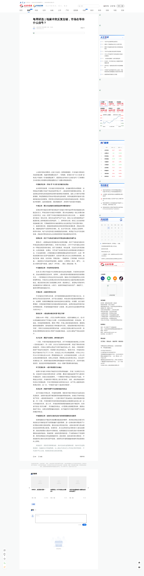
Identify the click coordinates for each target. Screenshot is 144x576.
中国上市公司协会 (105, 320)
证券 (44, 10)
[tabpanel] (111, 121)
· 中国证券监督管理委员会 (115, 306)
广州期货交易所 (104, 316)
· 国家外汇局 (109, 308)
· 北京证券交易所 (112, 311)
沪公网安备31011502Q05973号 (108, 352)
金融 (51, 10)
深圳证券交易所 (104, 311)
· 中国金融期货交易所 (113, 315)
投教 (107, 10)
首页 (21, 10)
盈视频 (76, 10)
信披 (84, 10)
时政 (36, 10)
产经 (67, 10)
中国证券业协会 (104, 318)
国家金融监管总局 (105, 306)
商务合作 (109, 341)
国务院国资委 (104, 304)
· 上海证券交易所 (114, 309)
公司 (59, 10)
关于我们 (103, 341)
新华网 (102, 303)
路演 (91, 10)
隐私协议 (120, 341)
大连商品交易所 (104, 315)
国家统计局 (103, 308)
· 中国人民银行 (111, 304)
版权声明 (115, 341)
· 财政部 (114, 303)
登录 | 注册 (120, 6)
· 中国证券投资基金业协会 (115, 320)
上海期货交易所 (104, 313)
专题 (115, 10)
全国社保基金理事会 (105, 309)
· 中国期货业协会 (112, 318)
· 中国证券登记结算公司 (114, 316)
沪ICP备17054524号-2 (106, 350)
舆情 (99, 10)
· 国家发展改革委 (108, 303)
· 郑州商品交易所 (112, 313)
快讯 (28, 10)
